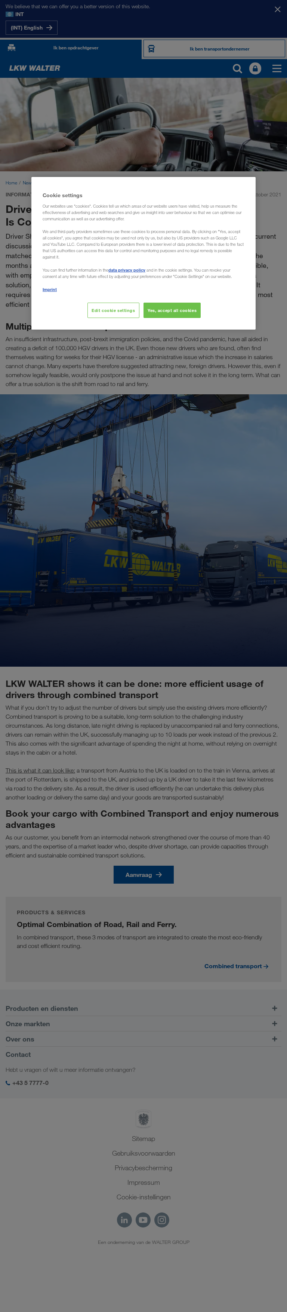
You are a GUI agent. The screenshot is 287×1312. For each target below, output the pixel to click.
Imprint (50, 289)
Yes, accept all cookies (172, 310)
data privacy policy (126, 270)
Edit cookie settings (113, 310)
